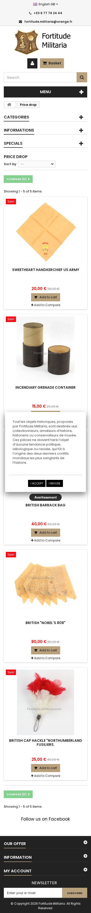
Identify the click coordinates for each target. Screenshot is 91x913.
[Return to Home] (9, 105)
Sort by (10, 164)
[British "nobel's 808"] (45, 585)
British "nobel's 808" (45, 623)
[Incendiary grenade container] (45, 349)
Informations (19, 130)
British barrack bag (45, 505)
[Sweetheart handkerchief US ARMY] (45, 231)
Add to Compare (47, 305)
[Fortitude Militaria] (45, 42)
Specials (13, 143)
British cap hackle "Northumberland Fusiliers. (45, 742)
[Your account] (32, 63)
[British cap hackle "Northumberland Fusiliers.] (45, 702)
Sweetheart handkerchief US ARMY (45, 270)
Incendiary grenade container (45, 387)
